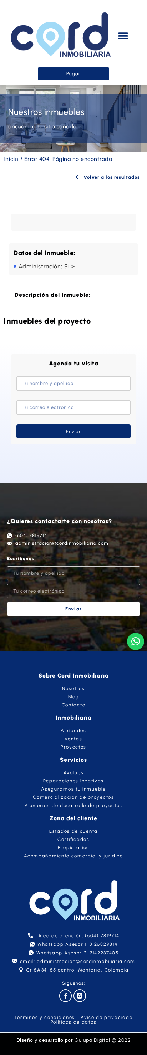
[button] (123, 36)
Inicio (11, 159)
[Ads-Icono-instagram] (80, 995)
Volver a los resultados (111, 177)
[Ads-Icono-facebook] (65, 995)
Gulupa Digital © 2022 (103, 1040)
